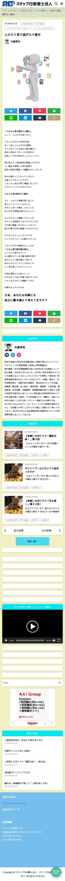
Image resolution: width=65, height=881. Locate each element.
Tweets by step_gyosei (14, 802)
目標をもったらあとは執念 (17, 750)
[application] (32, 626)
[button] (32, 627)
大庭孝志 (15, 41)
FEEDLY (54, 111)
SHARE (25, 111)
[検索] (60, 682)
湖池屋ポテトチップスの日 (17, 772)
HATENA (25, 118)
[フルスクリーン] (58, 640)
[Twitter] (13, 355)
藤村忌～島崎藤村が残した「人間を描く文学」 (27, 783)
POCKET (39, 111)
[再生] (6, 640)
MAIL (39, 118)
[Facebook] (7, 355)
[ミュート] (53, 640)
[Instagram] (19, 355)
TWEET (11, 111)
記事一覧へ (32, 541)
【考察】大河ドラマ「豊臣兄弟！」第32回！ (26, 761)
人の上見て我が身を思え (43, 28)
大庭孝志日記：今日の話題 (33, 23)
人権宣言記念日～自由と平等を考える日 (24, 740)
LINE (11, 118)
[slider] (30, 640)
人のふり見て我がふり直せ (17, 28)
